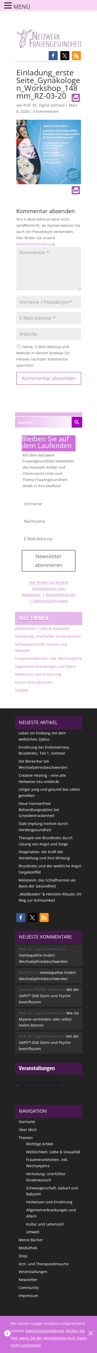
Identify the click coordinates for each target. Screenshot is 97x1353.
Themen (26, 1137)
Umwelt (21, 690)
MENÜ (21, 6)
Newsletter (28, 1279)
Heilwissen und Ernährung (38, 674)
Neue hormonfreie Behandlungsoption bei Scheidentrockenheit (39, 809)
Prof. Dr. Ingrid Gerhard (44, 105)
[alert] (48, 1084)
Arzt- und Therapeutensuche (44, 1263)
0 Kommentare (45, 111)
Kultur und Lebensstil (34, 682)
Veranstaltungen (33, 1271)
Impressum (28, 1295)
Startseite (27, 1121)
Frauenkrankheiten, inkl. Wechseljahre (48, 658)
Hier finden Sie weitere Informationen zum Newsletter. (45, 588)
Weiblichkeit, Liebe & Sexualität (42, 628)
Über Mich (28, 1129)
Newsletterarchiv (60, 594)
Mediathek (28, 1247)
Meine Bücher (31, 1239)
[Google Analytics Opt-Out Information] (7, 1334)
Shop (23, 1255)
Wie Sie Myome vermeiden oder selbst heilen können (49, 1019)
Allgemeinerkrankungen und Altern (45, 666)
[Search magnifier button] (76, 422)
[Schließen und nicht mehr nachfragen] (90, 1334)
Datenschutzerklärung (35, 244)
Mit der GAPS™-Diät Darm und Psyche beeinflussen (49, 995)
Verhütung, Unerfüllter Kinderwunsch (48, 636)
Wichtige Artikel (39, 1143)
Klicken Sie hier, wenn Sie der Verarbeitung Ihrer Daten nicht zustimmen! (49, 1338)
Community (29, 1287)
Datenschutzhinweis (50, 600)
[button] (53, 55)
